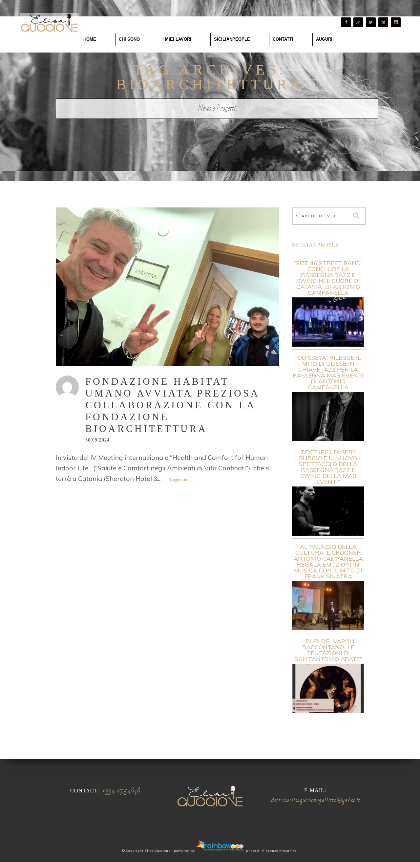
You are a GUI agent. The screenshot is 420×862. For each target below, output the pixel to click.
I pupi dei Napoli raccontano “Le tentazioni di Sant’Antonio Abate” (328, 650)
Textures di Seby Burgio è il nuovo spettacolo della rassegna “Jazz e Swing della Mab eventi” (328, 467)
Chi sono (129, 39)
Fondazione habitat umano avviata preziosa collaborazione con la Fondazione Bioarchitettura (172, 405)
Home (89, 39)
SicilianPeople (232, 39)
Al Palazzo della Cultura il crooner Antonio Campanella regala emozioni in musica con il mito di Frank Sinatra (328, 561)
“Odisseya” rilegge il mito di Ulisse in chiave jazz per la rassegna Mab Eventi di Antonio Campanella (328, 372)
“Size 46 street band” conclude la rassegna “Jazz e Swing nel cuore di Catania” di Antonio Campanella (328, 278)
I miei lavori (176, 39)
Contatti (283, 39)
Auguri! (325, 39)
